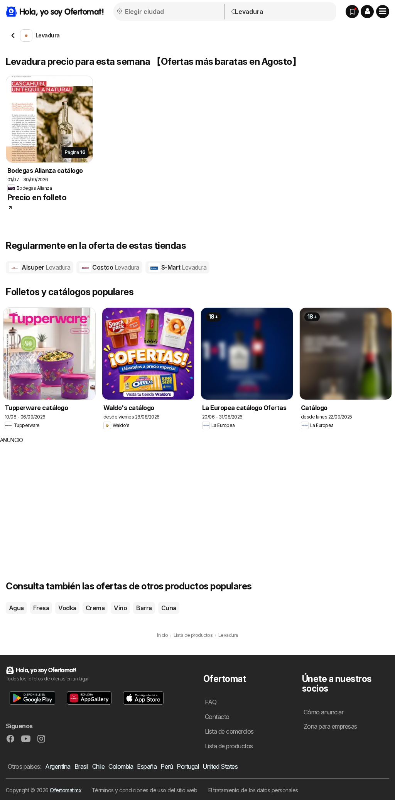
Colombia (120, 766)
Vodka (67, 608)
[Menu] (382, 11)
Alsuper (45, 267)
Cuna (168, 608)
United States (220, 766)
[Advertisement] (144, 502)
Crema (95, 608)
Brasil (81, 766)
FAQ (210, 702)
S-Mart (183, 267)
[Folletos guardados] (352, 11)
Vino (120, 608)
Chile (98, 766)
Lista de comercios (229, 731)
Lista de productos (229, 746)
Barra (144, 608)
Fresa (41, 608)
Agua (16, 608)
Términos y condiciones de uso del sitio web (145, 790)
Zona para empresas (330, 726)
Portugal (188, 766)
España (147, 766)
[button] (367, 11)
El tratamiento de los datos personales (253, 790)
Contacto (217, 717)
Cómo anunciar (323, 712)
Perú (166, 766)
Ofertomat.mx (65, 790)
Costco (115, 267)
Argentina (57, 766)
